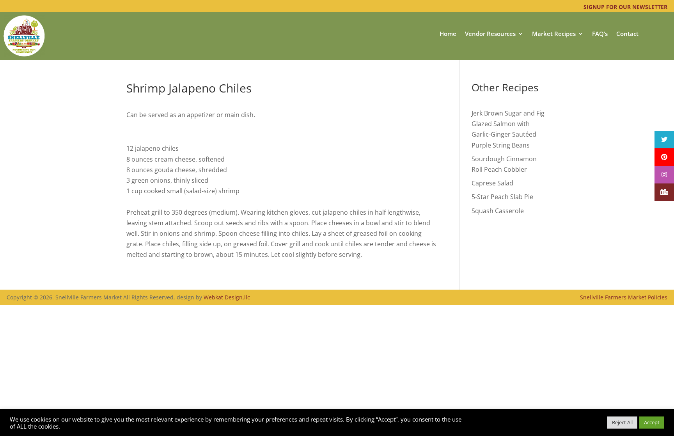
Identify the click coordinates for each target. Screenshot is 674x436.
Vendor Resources (490, 34)
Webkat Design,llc (227, 297)
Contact (627, 34)
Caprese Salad (492, 183)
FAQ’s (600, 34)
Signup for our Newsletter (625, 7)
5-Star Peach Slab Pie (502, 196)
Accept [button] (652, 422)
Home (448, 34)
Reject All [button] (622, 422)
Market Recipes (554, 34)
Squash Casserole (498, 210)
